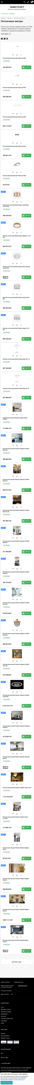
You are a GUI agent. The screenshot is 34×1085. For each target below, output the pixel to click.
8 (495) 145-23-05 (5, 982)
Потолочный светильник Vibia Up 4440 (14, 58)
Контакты (3, 1016)
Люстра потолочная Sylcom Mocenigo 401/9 (16, 388)
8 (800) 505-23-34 (18, 982)
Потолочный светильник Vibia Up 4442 (14, 87)
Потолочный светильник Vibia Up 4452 (14, 117)
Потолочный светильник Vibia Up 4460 (14, 175)
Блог (2, 1053)
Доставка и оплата (6, 1009)
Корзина (3, 1033)
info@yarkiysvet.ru (22, 985)
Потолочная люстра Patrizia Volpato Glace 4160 (17, 787)
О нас (2, 1007)
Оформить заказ (5, 1038)
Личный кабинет (5, 1035)
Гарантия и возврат (6, 1011)
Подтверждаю (6, 1082)
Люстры (10, 18)
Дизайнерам (4, 1014)
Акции (2, 1023)
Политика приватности (7, 1018)
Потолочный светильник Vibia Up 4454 (14, 146)
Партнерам (4, 1020)
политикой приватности (18, 1079)
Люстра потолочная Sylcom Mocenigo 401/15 (16, 359)
